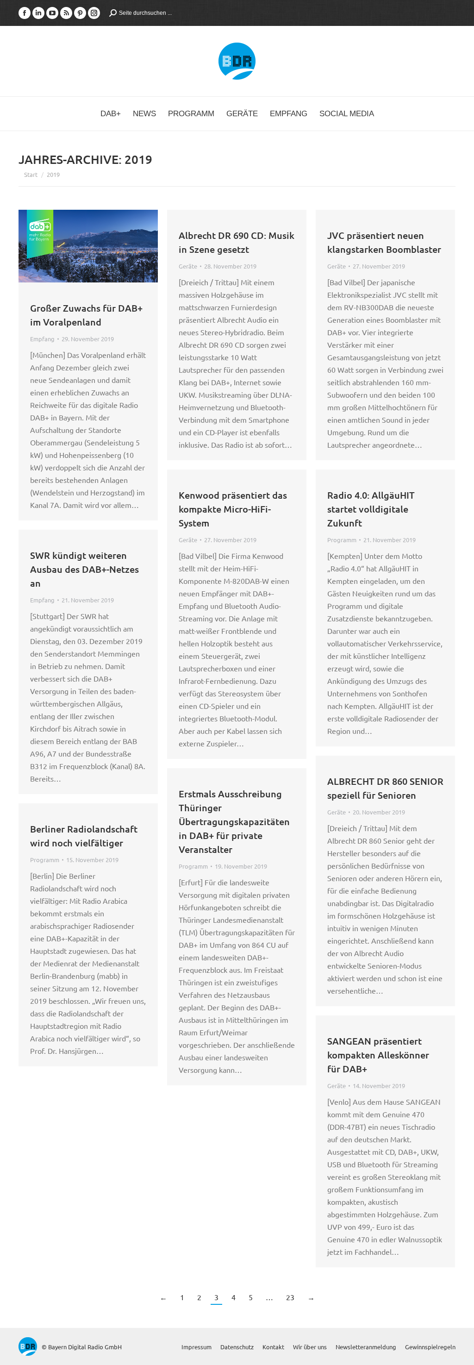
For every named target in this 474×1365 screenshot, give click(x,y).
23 (290, 1297)
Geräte (188, 266)
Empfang (42, 339)
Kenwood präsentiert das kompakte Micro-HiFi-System (233, 509)
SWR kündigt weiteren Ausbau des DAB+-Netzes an (84, 569)
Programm (341, 540)
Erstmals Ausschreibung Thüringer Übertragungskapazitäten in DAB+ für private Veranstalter (234, 821)
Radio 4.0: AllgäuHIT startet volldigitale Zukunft (371, 509)
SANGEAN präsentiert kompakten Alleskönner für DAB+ (378, 1055)
